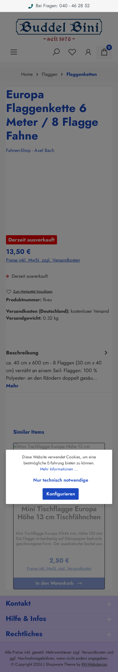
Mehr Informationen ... (59, 469)
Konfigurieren (60, 494)
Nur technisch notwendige (60, 480)
